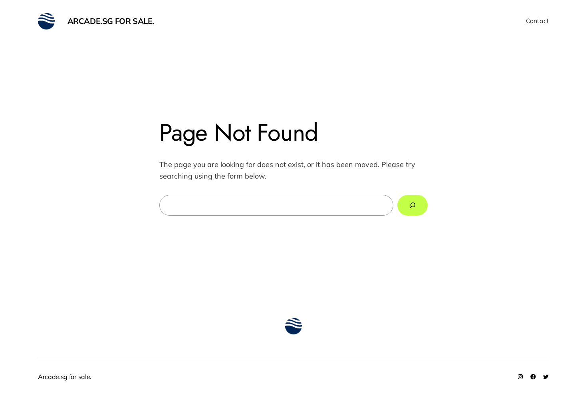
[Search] (412, 205)
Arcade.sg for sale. (110, 21)
